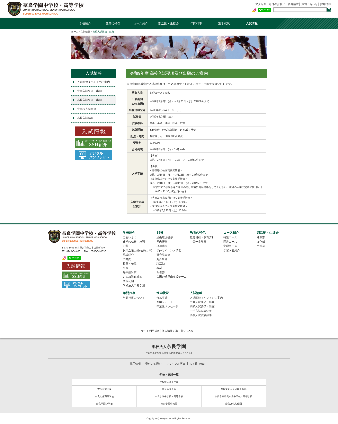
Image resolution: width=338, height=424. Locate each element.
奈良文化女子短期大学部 (233, 389)
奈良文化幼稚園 (233, 403)
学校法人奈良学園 (134, 285)
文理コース (230, 245)
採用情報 (325, 4)
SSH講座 (161, 245)
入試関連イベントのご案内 (93, 81)
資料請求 (293, 4)
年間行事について (134, 297)
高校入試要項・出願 (89, 99)
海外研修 (161, 259)
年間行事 (196, 23)
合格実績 (161, 297)
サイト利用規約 (150, 330)
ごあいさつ (130, 237)
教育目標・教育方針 (202, 237)
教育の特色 (113, 23)
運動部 (261, 237)
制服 (125, 267)
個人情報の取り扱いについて (179, 330)
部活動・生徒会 (168, 23)
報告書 (160, 272)
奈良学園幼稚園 (169, 403)
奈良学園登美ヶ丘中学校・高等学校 (233, 396)
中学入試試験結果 (201, 310)
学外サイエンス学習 (168, 250)
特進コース (230, 237)
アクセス (260, 4)
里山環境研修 (164, 237)
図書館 (127, 259)
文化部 (261, 241)
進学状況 (224, 23)
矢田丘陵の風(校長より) (137, 250)
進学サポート (164, 302)
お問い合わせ (309, 4)
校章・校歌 (130, 263)
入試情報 (252, 23)
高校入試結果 (85, 117)
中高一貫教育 (198, 241)
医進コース (230, 241)
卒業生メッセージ (167, 306)
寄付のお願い (277, 4)
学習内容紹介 (231, 250)
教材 (159, 267)
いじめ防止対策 (132, 276)
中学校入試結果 (86, 108)
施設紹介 (128, 254)
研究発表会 (163, 254)
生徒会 (261, 245)
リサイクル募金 (175, 363)
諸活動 (160, 263)
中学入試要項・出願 (89, 90)
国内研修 (161, 241)
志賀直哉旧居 (104, 389)
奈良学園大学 (169, 389)
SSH (159, 232)
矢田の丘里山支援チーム (171, 276)
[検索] (329, 10)
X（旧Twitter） (199, 363)
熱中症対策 (130, 272)
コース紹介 (140, 23)
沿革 (125, 245)
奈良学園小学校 (104, 403)
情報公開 (128, 281)
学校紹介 (85, 23)
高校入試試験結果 (201, 315)
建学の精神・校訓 (134, 241)
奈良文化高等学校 (104, 396)
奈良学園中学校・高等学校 (169, 396)
